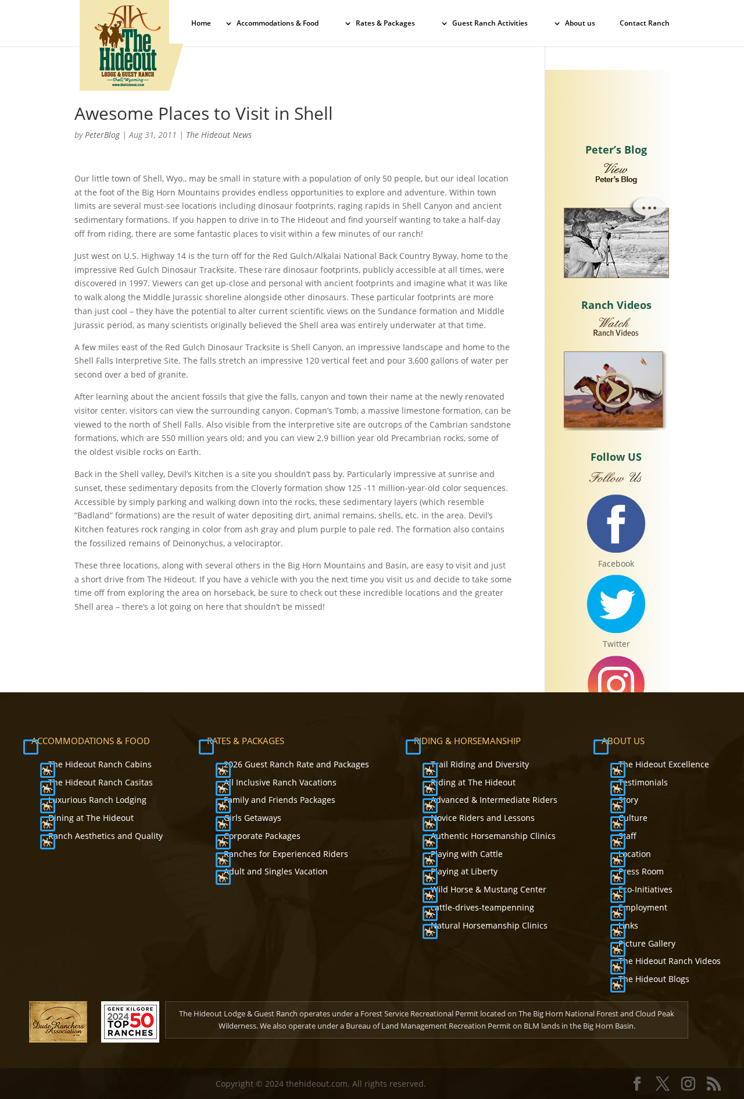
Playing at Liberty (464, 871)
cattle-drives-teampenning (482, 907)
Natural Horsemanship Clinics (489, 925)
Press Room (641, 871)
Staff (627, 835)
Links (628, 925)
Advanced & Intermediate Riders (494, 799)
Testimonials (643, 782)
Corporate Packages (262, 835)
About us (580, 23)
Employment (642, 907)
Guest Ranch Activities (490, 23)
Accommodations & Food (278, 23)
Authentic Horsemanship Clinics (493, 835)
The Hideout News (219, 134)
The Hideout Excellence (663, 764)
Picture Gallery (646, 943)
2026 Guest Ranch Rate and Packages (296, 764)
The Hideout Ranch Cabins (100, 764)
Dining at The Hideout (91, 817)
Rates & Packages (385, 23)
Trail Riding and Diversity (480, 764)
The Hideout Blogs (653, 978)
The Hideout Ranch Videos (669, 960)
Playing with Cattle (467, 853)
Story (628, 799)
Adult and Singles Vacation (276, 871)
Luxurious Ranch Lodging (97, 799)
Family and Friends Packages (279, 799)
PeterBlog (102, 134)
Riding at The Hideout (473, 782)
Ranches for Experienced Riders (286, 853)
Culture (633, 817)
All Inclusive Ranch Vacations (280, 782)
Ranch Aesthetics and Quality (105, 835)
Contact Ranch (645, 23)
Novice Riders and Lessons (483, 817)
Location (634, 853)
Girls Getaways (252, 817)
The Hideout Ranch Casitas (100, 782)
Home (201, 23)
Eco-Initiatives (645, 889)
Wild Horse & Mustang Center (488, 889)
